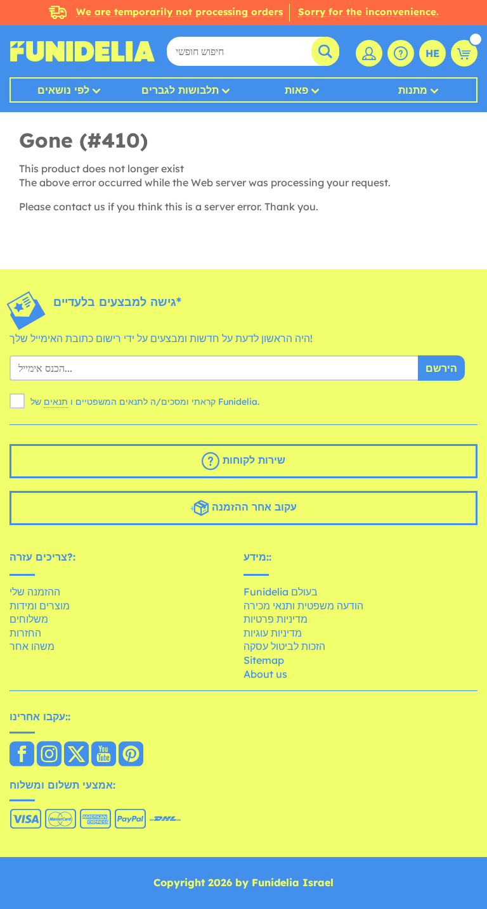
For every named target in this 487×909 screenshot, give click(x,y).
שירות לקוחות (252, 460)
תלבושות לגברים (180, 90)
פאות (296, 90)
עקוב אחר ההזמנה (253, 507)
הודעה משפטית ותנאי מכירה (303, 605)
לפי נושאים (63, 90)
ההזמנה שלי (35, 591)
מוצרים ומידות (40, 605)
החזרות (25, 632)
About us (265, 674)
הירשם (441, 368)
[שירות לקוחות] (400, 53)
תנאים (56, 401)
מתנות (412, 90)
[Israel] (22, 755)
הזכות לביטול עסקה (284, 646)
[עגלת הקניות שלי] (464, 53)
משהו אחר (32, 646)
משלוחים (29, 619)
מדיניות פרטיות (276, 619)
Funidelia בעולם (281, 591)
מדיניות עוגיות (273, 632)
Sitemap (264, 660)
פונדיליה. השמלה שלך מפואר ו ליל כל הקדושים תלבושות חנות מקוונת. (82, 51)
